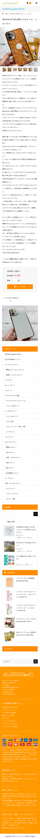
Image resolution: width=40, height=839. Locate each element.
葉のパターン (10, 468)
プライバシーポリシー (8, 710)
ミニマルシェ (10, 432)
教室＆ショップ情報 (8, 715)
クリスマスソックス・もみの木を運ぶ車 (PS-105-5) (26, 620)
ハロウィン (8, 390)
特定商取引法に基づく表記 (10, 707)
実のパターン (10, 452)
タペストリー (10, 488)
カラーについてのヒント (9, 721)
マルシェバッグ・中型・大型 (15, 426)
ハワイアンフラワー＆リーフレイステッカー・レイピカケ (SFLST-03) (26, 607)
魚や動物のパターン (12, 473)
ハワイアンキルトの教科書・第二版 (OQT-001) (26, 579)
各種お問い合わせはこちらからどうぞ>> (13, 828)
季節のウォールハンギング (15, 370)
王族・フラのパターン (13, 457)
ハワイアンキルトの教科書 (10, 726)
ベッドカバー (9, 478)
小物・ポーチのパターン (13, 483)
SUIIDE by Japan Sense (13, 354)
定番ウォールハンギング (14, 375)
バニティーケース (12, 494)
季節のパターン (11, 447)
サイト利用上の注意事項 (9, 712)
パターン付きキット (12, 406)
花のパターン (10, 463)
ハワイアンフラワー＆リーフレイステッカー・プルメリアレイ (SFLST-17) (26, 594)
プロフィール (6, 718)
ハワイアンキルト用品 (12, 396)
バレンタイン (9, 437)
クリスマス (8, 380)
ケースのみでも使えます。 (11, 299)
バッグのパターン (11, 411)
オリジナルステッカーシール (15, 401)
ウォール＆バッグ (12, 416)
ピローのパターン (11, 442)
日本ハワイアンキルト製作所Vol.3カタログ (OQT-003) (26, 633)
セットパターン (10, 385)
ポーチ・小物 (10, 499)
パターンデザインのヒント (10, 724)
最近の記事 (11, 522)
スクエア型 (9, 421)
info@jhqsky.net (11, 694)
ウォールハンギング (11, 365)
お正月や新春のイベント (13, 359)
